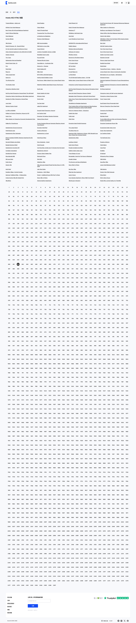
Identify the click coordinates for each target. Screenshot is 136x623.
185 (109, 214)
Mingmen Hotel (41, 96)
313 (77, 237)
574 (36, 282)
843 (32, 327)
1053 (127, 359)
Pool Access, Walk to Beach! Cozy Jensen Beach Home (51, 80)
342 (86, 241)
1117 (50, 372)
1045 (90, 359)
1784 (13, 486)
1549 (50, 445)
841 (23, 327)
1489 (22, 436)
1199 (54, 386)
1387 (50, 418)
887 (109, 332)
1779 (113, 481)
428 (109, 255)
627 (32, 291)
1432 (9, 427)
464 (27, 264)
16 (77, 187)
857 (95, 327)
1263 (99, 395)
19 (90, 187)
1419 (72, 422)
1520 (41, 440)
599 (27, 287)
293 (109, 232)
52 (118, 192)
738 (45, 309)
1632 (59, 458)
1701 (127, 467)
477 (86, 264)
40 (63, 192)
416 (54, 255)
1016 (81, 354)
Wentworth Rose (41, 156)
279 (45, 232)
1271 (14, 400)
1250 (41, 395)
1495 (50, 436)
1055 (13, 363)
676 (9, 300)
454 (104, 259)
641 (95, 291)
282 (59, 232)
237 (100, 223)
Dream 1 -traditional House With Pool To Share (48, 175)
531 (86, 273)
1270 (9, 400)
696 (100, 300)
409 (23, 255)
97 (77, 201)
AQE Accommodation (42, 43)
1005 (31, 354)
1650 (18, 463)
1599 (31, 454)
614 (95, 287)
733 (23, 309)
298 (9, 237)
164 (14, 214)
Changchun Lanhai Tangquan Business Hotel (80, 84)
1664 (81, 463)
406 (9, 255)
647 (122, 291)
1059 (31, 363)
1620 (127, 454)
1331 (41, 409)
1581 (72, 449)
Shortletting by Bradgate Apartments (78, 103)
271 (9, 232)
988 (77, 350)
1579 (63, 449)
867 (18, 332)
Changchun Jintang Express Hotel (108, 96)
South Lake (40, 89)
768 (59, 314)
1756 (9, 481)
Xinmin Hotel (40, 99)
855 (86, 327)
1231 (77, 391)
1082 (13, 368)
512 (122, 269)
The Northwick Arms (105, 137)
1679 (27, 467)
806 (109, 318)
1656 (45, 463)
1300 (22, 404)
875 (54, 332)
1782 (127, 481)
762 (32, 314)
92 (54, 201)
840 (18, 327)
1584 (86, 449)
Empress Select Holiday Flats (44, 153)
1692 (86, 467)
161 (122, 210)
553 (63, 278)
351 (127, 241)
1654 (36, 463)
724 (104, 305)
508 (104, 269)
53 (122, 192)
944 (122, 341)
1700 (122, 467)
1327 (22, 409)
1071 (86, 363)
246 (18, 228)
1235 (95, 391)
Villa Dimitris (103, 159)
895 (23, 336)
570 (18, 282)
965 (95, 345)
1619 (122, 454)
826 (77, 323)
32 (27, 192)
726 (113, 305)
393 (72, 250)
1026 (127, 354)
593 (122, 282)
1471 (63, 431)
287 (82, 232)
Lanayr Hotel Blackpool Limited (107, 165)
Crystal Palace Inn (73, 72)
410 (27, 255)
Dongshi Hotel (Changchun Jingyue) (46, 110)
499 (63, 269)
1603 (50, 454)
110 (13, 205)
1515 (18, 440)
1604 (54, 454)
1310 (68, 404)
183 (100, 214)
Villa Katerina (103, 169)
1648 (9, 463)
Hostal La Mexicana (42, 130)
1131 (113, 372)
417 (59, 255)
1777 (104, 481)
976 (23, 350)
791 (41, 318)
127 (91, 205)
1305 (45, 404)
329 (27, 241)
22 (104, 187)
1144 (50, 377)
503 (82, 269)
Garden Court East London (106, 54)
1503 (86, 436)
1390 (63, 418)
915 (113, 336)
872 (41, 332)
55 (9, 196)
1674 (127, 463)
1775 (95, 481)
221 (27, 223)
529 (77, 273)
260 (82, 228)
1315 (91, 404)
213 (113, 219)
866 (14, 332)
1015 (77, 354)
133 (118, 205)
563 (109, 278)
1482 (113, 431)
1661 (68, 463)
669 (100, 296)
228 (59, 223)
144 (45, 210)
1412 (41, 422)
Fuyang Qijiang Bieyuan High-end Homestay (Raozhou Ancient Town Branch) (113, 119)
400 (104, 250)
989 (82, 350)
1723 (104, 472)
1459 (9, 431)
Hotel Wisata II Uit (73, 23)
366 (72, 246)
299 (14, 237)
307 (50, 237)
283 (63, 232)
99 (86, 201)
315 (86, 237)
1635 (72, 458)
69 (72, 196)
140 (27, 210)
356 (27, 246)
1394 (81, 418)
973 (9, 350)
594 (127, 282)
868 (23, 332)
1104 (113, 368)
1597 (22, 454)
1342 (90, 409)
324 (127, 237)
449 (82, 259)
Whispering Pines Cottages (107, 156)
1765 (50, 481)
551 (54, 278)
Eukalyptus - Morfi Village (43, 172)
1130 (109, 372)
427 (104, 255)
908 (82, 336)
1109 (13, 372)
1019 (95, 354)
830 (95, 323)
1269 (127, 395)
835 (118, 323)
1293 (113, 400)
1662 (72, 463)
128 (95, 205)
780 (113, 314)
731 (14, 309)
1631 (54, 458)
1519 (36, 440)
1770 (72, 481)
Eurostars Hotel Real (42, 127)
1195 (36, 386)
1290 (99, 400)
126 (86, 205)
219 (18, 223)
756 (127, 309)
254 (54, 228)
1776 (100, 481)
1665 (86, 463)
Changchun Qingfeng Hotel (12, 89)
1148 (68, 377)
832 (104, 323)
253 (50, 228)
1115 (41, 372)
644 (109, 291)
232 (77, 223)
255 (59, 228)
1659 (59, 463)
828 (86, 323)
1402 (118, 418)
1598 (27, 454)
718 (77, 305)
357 (32, 246)
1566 (127, 445)
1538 (122, 440)
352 (9, 246)
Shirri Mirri (39, 159)
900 (45, 336)
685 (50, 300)
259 (77, 228)
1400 (109, 418)
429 (113, 255)
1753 (118, 476)
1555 (77, 445)
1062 (45, 363)
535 (104, 273)
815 (27, 323)
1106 (122, 368)
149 (68, 210)
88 (36, 201)
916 (118, 336)
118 (50, 205)
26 (122, 187)
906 (72, 336)
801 (86, 318)
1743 (72, 476)
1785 (18, 486)
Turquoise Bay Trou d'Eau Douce (45, 33)
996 (113, 350)
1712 (54, 472)
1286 (81, 400)
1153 (91, 377)
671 (109, 296)
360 (45, 246)
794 (54, 318)
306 (45, 237)
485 (122, 264)
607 (63, 287)
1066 (63, 363)
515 (14, 273)
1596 (18, 454)
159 (113, 210)
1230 (72, 391)
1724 (109, 472)
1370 (95, 413)
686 (54, 300)
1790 (41, 486)
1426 (104, 422)
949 (23, 345)
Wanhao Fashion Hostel (11, 106)
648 (127, 291)
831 (100, 323)
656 (41, 296)
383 (27, 250)
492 (32, 269)
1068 (72, 363)
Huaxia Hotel (103, 113)
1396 (90, 418)
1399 (104, 418)
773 (82, 314)
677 (14, 300)
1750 (104, 476)
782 (122, 314)
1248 (31, 395)
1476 (86, 431)
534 (100, 273)
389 (54, 250)
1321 (118, 404)
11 (54, 187)
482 (109, 264)
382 (23, 250)
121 (63, 205)
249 (32, 228)
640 (91, 291)
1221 (32, 391)
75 (99, 196)
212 (109, 219)
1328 (27, 409)
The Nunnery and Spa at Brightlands (77, 162)
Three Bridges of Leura (74, 153)
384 (32, 250)
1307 (54, 404)
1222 (36, 391)
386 (41, 250)
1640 (95, 458)
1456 (118, 427)
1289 (95, 400)
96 (72, 201)
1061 (41, 363)
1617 (113, 454)
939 (100, 341)
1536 (113, 440)
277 (36, 232)
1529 (81, 440)
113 (27, 205)
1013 (68, 354)
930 (59, 341)
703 (9, 305)
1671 (113, 463)
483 (113, 264)
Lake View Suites (41, 169)
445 (63, 259)
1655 (41, 463)
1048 (104, 359)
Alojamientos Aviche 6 (42, 150)
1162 (9, 382)
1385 (41, 418)
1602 (45, 454)
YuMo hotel (71, 116)
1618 (118, 454)
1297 (9, 404)
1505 (95, 436)
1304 (41, 404)
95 (68, 201)
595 (9, 287)
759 (18, 314)
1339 (77, 409)
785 (14, 318)
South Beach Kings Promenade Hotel (109, 103)
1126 (91, 372)
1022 (109, 354)
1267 (118, 395)
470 (54, 264)
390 (59, 250)
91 (49, 201)
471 (59, 264)
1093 (63, 368)
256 (63, 228)
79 (118, 196)
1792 (50, 486)
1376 (122, 413)
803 (95, 318)
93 (59, 201)
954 (45, 345)
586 (91, 282)
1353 (18, 413)
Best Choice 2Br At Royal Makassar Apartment (17, 30)
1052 (122, 359)
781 (118, 314)
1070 (81, 363)
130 (104, 205)
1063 (50, 363)
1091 (54, 368)
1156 (104, 377)
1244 (13, 395)
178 (77, 214)
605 (54, 287)
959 (68, 345)
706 (23, 305)
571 (23, 282)
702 (127, 300)
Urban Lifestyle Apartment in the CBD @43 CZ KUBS (19, 52)
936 (86, 341)
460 (9, 264)
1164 (18, 382)
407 (14, 255)
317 (95, 237)
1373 (109, 413)
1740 (59, 476)
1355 (27, 413)
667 (91, 296)
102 (100, 201)
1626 (31, 458)
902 (54, 336)
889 (118, 332)
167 (27, 214)
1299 (18, 404)
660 (59, 296)
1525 (63, 440)
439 (36, 259)
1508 (109, 436)
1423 (90, 422)
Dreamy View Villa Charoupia (107, 172)
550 (50, 278)
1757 (13, 481)
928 (50, 341)
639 (86, 291)
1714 (63, 472)
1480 (104, 431)
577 (50, 282)
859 (104, 327)
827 (82, 323)
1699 (118, 467)
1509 (113, 436)
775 (91, 314)
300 (18, 237)
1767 (59, 481)
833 (109, 323)
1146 (59, 377)
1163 (13, 382)
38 (54, 192)
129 (100, 205)
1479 (100, 431)
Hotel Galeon (103, 145)
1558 (90, 445)
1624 (22, 458)
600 (32, 287)
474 (73, 264)
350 (122, 241)
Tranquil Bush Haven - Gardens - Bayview (110, 69)
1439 (41, 427)
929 (54, 341)
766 (50, 314)
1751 (109, 476)
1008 (45, 354)
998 (122, 350)
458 (122, 259)
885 (100, 332)
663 (72, 296)
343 (91, 241)
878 (68, 332)
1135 (9, 377)
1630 (50, 458)
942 (113, 341)
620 (122, 287)
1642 (104, 458)
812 (14, 323)
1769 (68, 481)
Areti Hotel (8, 169)
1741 (63, 476)
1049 (109, 359)
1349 (122, 409)
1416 (59, 422)
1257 (72, 395)
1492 (36, 436)
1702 (9, 472)
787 (23, 318)
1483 (118, 431)
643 (104, 291)
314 (82, 237)
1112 (27, 372)
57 (18, 196)
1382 (27, 418)
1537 (118, 440)
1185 (113, 382)
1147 (63, 377)
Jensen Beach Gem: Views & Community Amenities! (113, 72)
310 (63, 237)
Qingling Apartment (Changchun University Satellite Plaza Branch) (114, 85)
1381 (23, 418)
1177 (77, 382)
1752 (113, 476)
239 (109, 223)
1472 (68, 431)
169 (36, 214)
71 (81, 196)
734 (27, 309)
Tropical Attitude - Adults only (13, 23)
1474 (77, 431)
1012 (63, 354)
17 (81, 187)
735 (32, 309)
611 (81, 287)
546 (32, 278)
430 (118, 255)
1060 (36, 363)
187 (118, 214)
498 (59, 269)
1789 (36, 486)
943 (118, 341)
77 (108, 196)
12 (59, 187)
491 (27, 269)
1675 (9, 467)
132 (113, 205)
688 (63, 300)
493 (36, 269)
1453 (104, 427)
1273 (22, 400)
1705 (22, 472)
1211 (109, 386)
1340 (81, 409)
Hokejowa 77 (72, 30)
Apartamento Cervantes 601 (12, 147)
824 (68, 323)
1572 (32, 449)
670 (104, 296)
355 (23, 246)
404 (122, 250)
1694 (95, 467)
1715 (68, 472)
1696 (104, 467)
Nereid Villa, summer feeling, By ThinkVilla (110, 180)
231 (72, 223)
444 (59, 259)
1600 (36, 454)
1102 (104, 368)
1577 (54, 449)
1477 (90, 431)
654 (32, 296)
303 (32, 237)
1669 (104, 463)
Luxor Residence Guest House (76, 39)
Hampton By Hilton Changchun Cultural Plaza (17, 99)
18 (86, 187)
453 (100, 259)
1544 (27, 445)
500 (68, 269)
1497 (59, 436)
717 (72, 305)
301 (23, 237)
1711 (50, 472)
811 (9, 323)
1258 (77, 395)
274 (23, 232)
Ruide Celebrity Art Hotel (43, 93)
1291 (104, 400)
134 (122, 205)
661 (63, 296)
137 (14, 210)
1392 (72, 418)
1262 (95, 395)
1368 (86, 413)
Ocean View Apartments (106, 130)
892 (9, 336)
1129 (104, 372)
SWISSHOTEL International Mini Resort (78, 43)
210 (100, 219)
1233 (86, 391)
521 (41, 273)
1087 (36, 368)
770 (68, 314)
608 (68, 287)
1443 (59, 427)
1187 (122, 382)
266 (109, 228)
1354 (22, 413)
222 (32, 223)
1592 (122, 449)
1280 (54, 400)
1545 (31, 445)
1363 (63, 413)
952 (36, 345)
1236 (99, 391)
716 (68, 305)
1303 (36, 404)
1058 (27, 363)
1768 (63, 481)
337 (63, 241)
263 (95, 228)
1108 (9, 372)
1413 (45, 422)
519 (32, 273)
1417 (63, 422)
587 (95, 282)
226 (50, 223)
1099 (90, 368)
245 (14, 228)
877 (63, 332)
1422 (86, 422)
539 (122, 273)
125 (82, 205)
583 (77, 282)
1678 (22, 467)
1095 (72, 368)
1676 (13, 467)
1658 (54, 463)
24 (113, 187)
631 (50, 291)
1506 (99, 436)
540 (127, 273)
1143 (45, 377)
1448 (81, 427)
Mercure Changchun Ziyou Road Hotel (109, 106)
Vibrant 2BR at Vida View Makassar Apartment (111, 33)
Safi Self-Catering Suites (106, 46)
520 (36, 273)
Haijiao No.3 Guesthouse (12, 123)
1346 (109, 409)
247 (23, 228)
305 (41, 237)
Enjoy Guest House (73, 60)
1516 (23, 440)
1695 (99, 467)
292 (104, 232)
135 (127, 205)
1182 (100, 382)
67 (63, 196)
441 (45, 259)
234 (86, 223)
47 (95, 192)
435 (18, 259)
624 (18, 291)
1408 (22, 422)
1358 (41, 413)
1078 (118, 363)
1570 (22, 449)
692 (82, 300)
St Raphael (102, 153)
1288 (90, 400)
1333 (50, 409)
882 (86, 332)
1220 (27, 391)
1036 (50, 359)
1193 (27, 386)
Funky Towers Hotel (105, 99)
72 (86, 196)
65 (54, 196)
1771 (77, 481)
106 (118, 201)
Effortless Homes (73, 54)
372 (100, 246)
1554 (72, 445)
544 (23, 278)
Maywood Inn (72, 69)
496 (50, 269)
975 (18, 350)
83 (13, 201)
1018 (91, 354)
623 (14, 291)
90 (45, 201)
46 (90, 192)
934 (77, 341)
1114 (36, 372)
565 (118, 278)
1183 (104, 382)
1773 (86, 481)
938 (95, 341)
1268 (122, 395)
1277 (41, 400)
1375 (118, 413)
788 (27, 318)
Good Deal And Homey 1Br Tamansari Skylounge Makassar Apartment (114, 24)
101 (95, 201)
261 (86, 228)
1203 (72, 386)
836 (122, 323)
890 (122, 332)
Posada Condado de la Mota (76, 147)
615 (100, 287)
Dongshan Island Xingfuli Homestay (77, 123)
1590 (113, 449)
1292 (109, 400)
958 (63, 345)
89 (41, 201)
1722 (100, 472)
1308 (59, 404)
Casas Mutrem (40, 49)
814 (23, 323)
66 (59, 196)
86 (27, 201)
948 (18, 345)
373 (104, 246)
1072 (90, 363)
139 (23, 210)
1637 (81, 458)
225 (45, 223)
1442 (54, 427)
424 (91, 255)
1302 (31, 404)
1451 (95, 427)
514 (9, 273)
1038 (59, 359)
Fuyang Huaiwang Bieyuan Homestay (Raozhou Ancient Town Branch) (51, 124)
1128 (100, 372)
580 (63, 282)
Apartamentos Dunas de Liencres (14, 127)
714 (59, 305)
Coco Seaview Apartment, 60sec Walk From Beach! (81, 178)
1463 (27, 431)
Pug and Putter (40, 57)
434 (14, 259)
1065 (59, 363)
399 (100, 250)
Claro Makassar (9, 36)
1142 (41, 377)
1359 (45, 413)
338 (68, 241)
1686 (59, 467)
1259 (81, 395)
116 (41, 205)
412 (36, 255)
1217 (14, 391)
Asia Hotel (71, 36)
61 (36, 196)
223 (36, 223)
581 (68, 282)
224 (41, 223)
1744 (77, 476)
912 (100, 336)
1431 (127, 422)
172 (50, 214)
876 (59, 332)
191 (13, 219)
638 (82, 291)
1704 (18, 472)
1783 (9, 486)
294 (113, 232)
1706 (27, 472)
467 (41, 264)
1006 (36, 354)
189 (127, 214)
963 (86, 345)
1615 (104, 454)
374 (109, 246)
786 (18, 318)
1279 (50, 400)
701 (122, 300)
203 (68, 219)
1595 (13, 454)
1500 (72, 436)
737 (41, 309)
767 (54, 314)
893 (14, 336)
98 (81, 201)
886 (104, 332)
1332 (45, 409)
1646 (122, 458)
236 (95, 223)
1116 (45, 372)
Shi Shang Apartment (105, 89)
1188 (127, 382)
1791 (45, 486)
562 (104, 278)
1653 (31, 463)
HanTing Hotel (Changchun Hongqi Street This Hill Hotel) (20, 93)
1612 (91, 454)
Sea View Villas (72, 169)
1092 (59, 368)
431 (122, 255)
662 (68, 296)
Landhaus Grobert (73, 142)
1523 (54, 440)
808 (118, 318)
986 (68, 350)
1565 (122, 445)
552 (59, 278)
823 (63, 323)
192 (18, 219)
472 (63, 264)
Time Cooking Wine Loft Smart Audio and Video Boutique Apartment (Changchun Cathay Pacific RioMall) (83, 107)
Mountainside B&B (10, 156)
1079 (122, 363)
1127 (95, 372)
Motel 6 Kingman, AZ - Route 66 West (15, 46)
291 (100, 232)
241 (118, 223)
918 (127, 336)
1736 (41, 476)
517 (23, 273)
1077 (113, 363)
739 (50, 309)
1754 (122, 476)
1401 (113, 418)
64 (50, 196)
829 (91, 323)
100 (91, 201)
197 (41, 219)
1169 (41, 382)
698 (109, 300)
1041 (72, 359)
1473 (72, 431)
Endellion (102, 150)
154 (91, 210)
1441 (50, 427)
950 (27, 345)
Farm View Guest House (106, 49)
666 (86, 296)
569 (14, 282)
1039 (63, 359)
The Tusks (8, 57)
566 (122, 278)
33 (31, 192)
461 (14, 264)
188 (122, 214)
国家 (7, 12)
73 (90, 196)
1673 (122, 463)
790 (36, 318)
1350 (127, 409)
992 (95, 350)
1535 (109, 440)
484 (118, 264)
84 (18, 201)
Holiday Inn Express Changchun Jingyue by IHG (17, 113)
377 (122, 246)
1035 (45, 359)
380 (14, 250)
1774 (91, 481)
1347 (113, 409)
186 (113, 214)
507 (100, 269)
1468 (50, 431)
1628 (41, 458)
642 (100, 291)
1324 (9, 409)
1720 (90, 472)
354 (18, 246)
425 (95, 255)
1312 (77, 404)
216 (127, 219)
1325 (13, 409)
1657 (50, 463)
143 (41, 210)
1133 (122, 372)
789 (32, 318)
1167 (32, 382)
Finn (7, 66)
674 (122, 296)
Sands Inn (8, 77)
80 (122, 196)
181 (90, 214)
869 (27, 332)
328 (23, 241)
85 (22, 201)
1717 (77, 472)
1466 (41, 431)
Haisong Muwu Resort (42, 119)
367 (77, 246)
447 (73, 259)
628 (36, 291)
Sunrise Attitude (9, 39)
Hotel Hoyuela (40, 145)
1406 (13, 422)
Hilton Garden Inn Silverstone (107, 27)
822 (59, 323)
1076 (109, 363)
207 (86, 219)
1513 (9, 440)
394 (77, 250)
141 (32, 210)
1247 (27, 395)
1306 (50, 404)
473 (68, 264)
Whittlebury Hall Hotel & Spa (75, 33)
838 (9, 327)
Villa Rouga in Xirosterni (74, 180)
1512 (127, 436)
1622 (13, 458)
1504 (90, 436)
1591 (118, 449)
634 (63, 291)
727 (118, 305)
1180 (91, 382)
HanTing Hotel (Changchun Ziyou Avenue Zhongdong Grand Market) (83, 89)
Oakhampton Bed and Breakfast (13, 60)
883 (91, 332)
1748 (95, 476)
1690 (77, 467)
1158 (113, 377)
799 (77, 318)
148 (63, 210)
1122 (72, 372)
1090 (50, 368)
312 (72, 237)
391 (63, 250)
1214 (122, 386)
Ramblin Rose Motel (105, 63)
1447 (77, 427)
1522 (50, 440)
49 (104, 192)
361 (50, 246)
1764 (45, 481)
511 (118, 269)
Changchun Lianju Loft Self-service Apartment (111, 93)
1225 (50, 391)
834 (113, 323)
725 (109, 305)
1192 (23, 386)
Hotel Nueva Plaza (41, 137)
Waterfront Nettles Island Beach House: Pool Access (50, 84)
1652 (27, 463)
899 (41, 336)
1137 (18, 377)
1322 (122, 404)
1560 (99, 445)
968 (109, 345)
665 (82, 296)
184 (104, 214)
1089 (45, 368)
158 (109, 210)
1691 (81, 467)
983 (54, 350)
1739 (54, 476)
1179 (86, 382)
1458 (127, 427)
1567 (9, 449)
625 (23, 291)
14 (68, 187)
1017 (86, 354)
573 (32, 282)
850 (63, 327)
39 (59, 192)
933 (72, 341)
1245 (18, 395)
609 (72, 287)
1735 (36, 476)
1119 (59, 372)
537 (113, 273)
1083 (18, 368)
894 (18, 336)
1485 (127, 431)
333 (45, 241)
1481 (109, 431)
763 (36, 314)
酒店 (18, 12)
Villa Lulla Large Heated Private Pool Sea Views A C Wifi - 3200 (51, 165)
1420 (77, 422)
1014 (72, 354)
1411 (36, 422)
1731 (18, 476)
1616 (109, 454)
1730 (13, 476)
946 (9, 345)
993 (100, 350)
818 (41, 323)
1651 (23, 463)
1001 (13, 354)
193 (23, 219)
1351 (9, 413)
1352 (13, 413)
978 (32, 350)
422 (82, 255)
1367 (81, 413)
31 (22, 192)
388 (50, 250)
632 (54, 291)
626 (27, 291)
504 (86, 269)
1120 (63, 372)
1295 (122, 400)
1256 (68, 395)
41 (68, 192)
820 (50, 323)
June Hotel (8, 103)
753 (113, 309)
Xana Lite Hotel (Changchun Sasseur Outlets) (80, 93)
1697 (109, 467)
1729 (9, 476)
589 (104, 282)
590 (109, 282)
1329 (31, 409)
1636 (77, 458)
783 (127, 314)
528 (72, 273)
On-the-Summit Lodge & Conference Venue (16, 49)
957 (59, 345)
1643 (109, 458)
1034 (41, 359)
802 (91, 318)
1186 (118, 382)
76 (104, 196)
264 (100, 228)
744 (73, 309)
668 (95, 296)
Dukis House (9, 162)
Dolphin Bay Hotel (73, 113)
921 (18, 341)
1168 (36, 382)
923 (27, 341)
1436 (27, 427)
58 (22, 196)
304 (36, 237)
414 (45, 255)
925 (36, 341)
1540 (9, 445)
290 (95, 232)
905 (68, 336)
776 (95, 314)
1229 (68, 391)
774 (86, 314)
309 (59, 237)
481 (104, 264)
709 (36, 305)
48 (99, 192)
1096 (77, 368)
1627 (36, 458)
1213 (118, 386)
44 (81, 192)
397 (91, 250)
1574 (41, 449)
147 (59, 210)
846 (45, 327)
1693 (90, 467)
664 (77, 296)
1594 (9, 454)
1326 (18, 409)
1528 (77, 440)
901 (50, 336)
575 (41, 282)
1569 (18, 449)
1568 (13, 449)
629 (41, 291)
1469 (54, 431)
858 (100, 327)
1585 (90, 449)
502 (77, 269)
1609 (77, 454)
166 (23, 214)
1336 (63, 409)
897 (32, 336)
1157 (109, 377)
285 (72, 232)
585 (86, 282)
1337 (68, 409)
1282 (63, 400)
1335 (59, 409)
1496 (54, 436)
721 (91, 305)
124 (77, 205)
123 (72, 205)
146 (54, 210)
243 (127, 223)
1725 (113, 472)
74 (95, 196)
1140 (32, 377)
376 (118, 246)
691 (77, 300)
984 (59, 350)
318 (100, 237)
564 (113, 278)
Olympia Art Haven (104, 77)
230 (68, 223)
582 (72, 282)
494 (41, 269)
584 (82, 282)
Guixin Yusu (8, 116)
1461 (18, 431)
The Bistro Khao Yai (73, 130)
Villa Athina (8, 180)
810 (127, 318)
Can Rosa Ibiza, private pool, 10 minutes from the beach (51, 147)
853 (77, 327)
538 (118, 273)
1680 (31, 467)
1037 (54, 359)
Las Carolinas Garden (105, 133)
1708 (36, 472)
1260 (86, 395)
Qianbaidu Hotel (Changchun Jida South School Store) (82, 96)
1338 (72, 409)
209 (95, 219)
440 (41, 259)
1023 (113, 354)
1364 (68, 413)
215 (122, 219)
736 (36, 309)
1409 (27, 422)
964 (91, 345)
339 (72, 241)
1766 (54, 481)
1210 (104, 386)
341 (82, 241)
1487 (13, 436)
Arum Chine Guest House (106, 52)
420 (72, 255)
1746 (86, 476)
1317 (100, 404)
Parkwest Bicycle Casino (43, 60)
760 (23, 314)
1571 (27, 449)
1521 (45, 440)
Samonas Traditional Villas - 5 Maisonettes (16, 175)
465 (32, 264)
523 (50, 273)
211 (104, 219)
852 (72, 327)
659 (54, 296)
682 (36, 300)
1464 (31, 431)
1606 (63, 454)
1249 (36, 395)
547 (36, 278)
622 (9, 291)
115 (36, 205)
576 (45, 282)
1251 (45, 395)
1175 (68, 382)
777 (100, 314)
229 (63, 223)
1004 (27, 354)
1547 (41, 445)
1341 (86, 409)
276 (32, 232)
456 (113, 259)
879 (73, 332)
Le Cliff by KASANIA (10, 110)
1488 (18, 436)
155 (95, 210)
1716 (72, 472)
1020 (99, 354)
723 (100, 305)
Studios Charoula (10, 54)
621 (127, 287)
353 (14, 246)
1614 (100, 454)
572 (27, 282)
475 (77, 264)
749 (95, 309)
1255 (63, 395)
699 (113, 300)
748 (91, 309)
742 (63, 309)
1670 (109, 463)
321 (113, 237)
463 (23, 264)
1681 (36, 467)
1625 (27, 458)
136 (9, 210)
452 (95, 259)
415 (50, 255)
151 (77, 210)
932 (68, 341)
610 (77, 287)
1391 (68, 418)
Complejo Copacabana (11, 150)
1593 (127, 449)
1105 (118, 368)
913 (104, 336)
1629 (45, 458)
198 (45, 219)
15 (72, 187)
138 (18, 210)
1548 (45, 445)
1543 (22, 445)
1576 (50, 449)
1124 (81, 372)
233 (82, 223)
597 (18, 287)
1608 (72, 454)
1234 (90, 391)
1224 (45, 391)
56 (13, 196)
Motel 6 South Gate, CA (11, 63)
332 (41, 241)
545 (27, 278)
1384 (36, 418)
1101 (100, 368)
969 (113, 345)
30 (18, 192)
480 (100, 264)
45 (86, 192)
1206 (86, 386)
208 (91, 219)
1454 (109, 427)
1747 (91, 476)
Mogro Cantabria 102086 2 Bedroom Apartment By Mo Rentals (19, 138)
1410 (32, 422)
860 (109, 327)
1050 (113, 359)
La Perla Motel (72, 74)
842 (27, 327)
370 (91, 246)
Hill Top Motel (72, 66)
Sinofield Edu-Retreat (11, 153)
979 (36, 350)
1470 (59, 431)
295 (118, 232)
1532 (95, 440)
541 (9, 278)
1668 (99, 463)
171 (45, 214)
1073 (95, 363)
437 (27, 259)
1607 (68, 454)
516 (18, 273)
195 (32, 219)
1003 (22, 354)
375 (113, 246)
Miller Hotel (40, 72)
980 (41, 350)
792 (45, 318)
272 (14, 232)
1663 (77, 463)
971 (122, 345)
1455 (113, 427)
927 (45, 341)
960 (72, 345)
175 (63, 214)
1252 (50, 395)
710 (41, 305)
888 (113, 332)
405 (127, 250)
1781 (122, 481)
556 (77, 278)
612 (86, 287)
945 (127, 341)
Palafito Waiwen (72, 46)
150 (72, 210)
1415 (54, 422)
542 (14, 278)
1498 (63, 436)
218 (14, 223)
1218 (18, 391)
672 (113, 296)
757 (9, 314)
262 (91, 228)
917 (122, 336)
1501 (77, 436)
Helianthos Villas (41, 162)
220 (23, 223)
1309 (63, 404)
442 (50, 259)
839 (14, 327)
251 (41, 228)
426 (100, 255)
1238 (109, 391)
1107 (127, 368)
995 (109, 350)
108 (127, 201)
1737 (45, 476)
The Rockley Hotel (10, 84)
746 (82, 309)
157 (104, 210)
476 (82, 264)
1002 (18, 354)
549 (45, 278)
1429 (118, 422)
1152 (86, 377)
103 (104, 201)
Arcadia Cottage (73, 159)
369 (86, 246)
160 (118, 210)
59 (27, 196)
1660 (63, 463)
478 (91, 264)
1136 (13, 377)
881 (82, 332)
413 (41, 255)
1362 (59, 413)
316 (91, 237)
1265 (109, 395)
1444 (63, 427)
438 (32, 259)
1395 (86, 418)
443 (54, 259)
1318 (104, 404)
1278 (45, 400)
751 (104, 309)
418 (63, 255)
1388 (54, 418)
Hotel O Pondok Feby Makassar (76, 27)
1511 (122, 436)
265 (104, 228)
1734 (32, 476)
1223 (41, 391)
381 (18, 250)
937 (91, 341)
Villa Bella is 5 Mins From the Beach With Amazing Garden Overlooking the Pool (114, 39)
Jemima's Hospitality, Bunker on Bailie (46, 52)
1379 (13, 418)
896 (27, 336)
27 (127, 187)
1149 (72, 377)
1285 (77, 400)
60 (31, 196)
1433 (13, 427)
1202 (68, 386)
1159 (118, 377)
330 (32, 241)
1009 (50, 354)
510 (113, 269)
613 (91, 287)
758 (14, 314)
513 (127, 269)
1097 (81, 368)
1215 (127, 386)
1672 (118, 463)
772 (77, 314)
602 (41, 287)
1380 (18, 418)
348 (113, 241)
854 (82, 327)
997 (118, 350)
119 (54, 205)
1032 (31, 359)
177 (72, 214)
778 (104, 314)
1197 (45, 386)
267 (113, 228)
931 (63, 341)
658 (50, 296)
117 (45, 205)
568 (9, 282)
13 (63, 187)
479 (95, 264)
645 (113, 291)
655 (36, 296)
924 (32, 341)
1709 (41, 472)
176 (68, 214)
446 (68, 259)
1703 (13, 472)
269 (122, 228)
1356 (31, 413)
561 (100, 278)
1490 (27, 436)
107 (122, 201)
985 (63, 350)
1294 (118, 400)
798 (73, 318)
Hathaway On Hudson (74, 52)
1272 (18, 400)
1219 (23, 391)
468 (45, 264)
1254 (59, 395)
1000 (9, 354)
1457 (122, 427)
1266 (113, 395)
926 (41, 341)
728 (122, 305)
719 (82, 305)
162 (127, 210)
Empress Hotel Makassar (43, 39)
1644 (113, 458)
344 (95, 241)
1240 (118, 391)
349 (118, 241)
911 (95, 336)
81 (127, 196)
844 (36, 327)
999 (127, 350)
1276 (36, 400)
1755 (127, 476)
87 (31, 201)
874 (50, 332)
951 (32, 345)
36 (45, 192)
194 (27, 219)
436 (23, 259)
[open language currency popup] (121, 2)
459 (127, 259)
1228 (63, 391)
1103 (109, 368)
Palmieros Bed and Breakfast (76, 49)
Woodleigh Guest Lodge (43, 54)
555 (72, 278)
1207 (90, 386)
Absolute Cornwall (104, 57)
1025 (122, 354)
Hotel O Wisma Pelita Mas (12, 33)
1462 (22, 431)
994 (104, 350)
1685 (54, 467)
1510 (118, 436)
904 (63, 336)
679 (23, 300)
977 (27, 350)
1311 (73, 404)
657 (45, 296)
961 (77, 345)
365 (68, 246)
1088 (41, 368)
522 (45, 273)
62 (41, 196)
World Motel (103, 66)
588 (100, 282)
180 (86, 214)
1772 (81, 481)
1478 (95, 431)
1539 (127, 440)
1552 (63, 445)
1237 (104, 391)
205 (77, 219)
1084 (22, 368)
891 (127, 332)
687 (59, 300)
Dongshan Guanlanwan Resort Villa (108, 123)
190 (9, 219)
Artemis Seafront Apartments (44, 180)
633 (59, 291)
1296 (127, 400)
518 (27, 273)
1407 (18, 422)
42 (72, 192)
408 (18, 255)
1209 (99, 386)
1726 (118, 472)
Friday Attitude (40, 27)
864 (127, 327)
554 (68, 278)
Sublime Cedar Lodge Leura (75, 150)
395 (82, 250)
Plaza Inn (8, 72)
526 (63, 273)
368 (82, 246)
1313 (81, 404)
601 (36, 287)
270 (127, 228)
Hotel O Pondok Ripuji (42, 30)
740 (54, 309)
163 (9, 214)
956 (54, 345)
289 (91, 232)
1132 (118, 372)
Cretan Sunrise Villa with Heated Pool (15, 178)
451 (91, 259)
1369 (90, 413)
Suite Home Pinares (73, 145)
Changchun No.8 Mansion (106, 110)
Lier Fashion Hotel (41, 113)
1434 (18, 427)
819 (45, 323)
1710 (45, 472)
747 (86, 309)
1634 (68, 458)
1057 (22, 363)
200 (54, 219)
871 (36, 332)
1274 (27, 400)
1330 (36, 409)
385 (36, 250)
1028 (13, 359)
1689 (72, 467)
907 (77, 336)
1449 (86, 427)
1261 (91, 395)
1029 (18, 359)
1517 (27, 440)
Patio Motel (8, 69)
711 (45, 305)
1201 (63, 386)
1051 (118, 359)
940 (104, 341)
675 (127, 296)
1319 (109, 404)
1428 (113, 422)
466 (36, 264)
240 (113, 223)
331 (36, 241)
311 (68, 237)
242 (122, 223)
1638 (86, 458)
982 (50, 350)
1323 (127, 404)
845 (41, 327)
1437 (32, 427)
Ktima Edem (103, 175)
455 (109, 259)
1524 (59, 440)
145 (50, 210)
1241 (122, 391)
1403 (122, 418)
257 (68, 228)
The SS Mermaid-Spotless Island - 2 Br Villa (79, 77)
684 (45, 300)
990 (86, 350)
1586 (95, 449)
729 (127, 305)
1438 (36, 427)
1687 (63, 467)
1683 (45, 467)
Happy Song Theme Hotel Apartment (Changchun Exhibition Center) (83, 99)
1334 (54, 409)
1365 (72, 413)
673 (118, 296)
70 (77, 196)
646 (118, 291)
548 (41, 278)
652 (23, 296)
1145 (54, 377)
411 (32, 255)
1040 (68, 359)
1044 (86, 359)
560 (95, 278)
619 (118, 287)
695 (95, 300)
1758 (18, 481)
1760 (27, 481)
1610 (81, 454)
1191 (18, 386)
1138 (23, 377)
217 (9, 223)
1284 (72, 400)
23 (109, 187)
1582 (77, 449)
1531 (91, 440)
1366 (77, 413)
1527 (72, 440)
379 (9, 250)
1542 (18, 445)
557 (82, 278)
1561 (104, 445)
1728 (127, 472)
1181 (95, 382)
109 (9, 205)
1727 (122, 472)
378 (127, 246)
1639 (90, 458)
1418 (68, 422)
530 (82, 273)
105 (113, 201)
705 (18, 305)
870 (32, 332)
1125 (86, 372)
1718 (82, 472)
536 (109, 273)
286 (77, 232)
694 (91, 300)
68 (68, 196)
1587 (100, 449)
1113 (32, 372)
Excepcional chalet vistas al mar (108, 127)
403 (118, 250)
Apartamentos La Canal (43, 133)
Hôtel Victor (71, 119)
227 (54, 223)
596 (14, 287)
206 (82, 219)
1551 (59, 445)
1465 (36, 431)
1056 (18, 363)
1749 (100, 476)
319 (104, 237)
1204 (77, 386)
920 (14, 341)
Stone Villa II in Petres (74, 165)
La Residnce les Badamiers (43, 36)
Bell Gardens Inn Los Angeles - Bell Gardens (111, 74)
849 (59, 327)
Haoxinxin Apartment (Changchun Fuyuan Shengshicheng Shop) (114, 81)
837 (127, 323)
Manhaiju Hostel (104, 116)
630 (45, 291)
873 (45, 332)
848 (54, 327)
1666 (90, 463)
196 (36, 219)
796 (63, 318)
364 (63, 246)
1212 (113, 386)
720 (86, 305)
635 (68, 291)
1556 (81, 445)
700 (118, 300)
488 (14, 269)
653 (27, 296)
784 (9, 318)
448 (77, 259)
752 (109, 309)
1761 (32, 481)
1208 (95, 386)
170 (41, 214)
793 (50, 318)
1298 (13, 404)
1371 (100, 413)
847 (50, 327)
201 (59, 219)
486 (127, 264)
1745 (81, 476)
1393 (77, 418)
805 (104, 318)
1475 (81, 431)
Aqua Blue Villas (104, 162)
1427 (109, 422)
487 (9, 269)
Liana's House (72, 175)
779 (109, 314)
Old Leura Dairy (9, 159)
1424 (95, 422)
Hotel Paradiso (40, 23)
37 (50, 192)
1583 (81, 449)
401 (109, 250)
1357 (36, 413)
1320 (113, 404)
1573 (36, 449)
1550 (54, 445)
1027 (9, 359)
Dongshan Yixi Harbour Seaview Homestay (47, 116)
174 (59, 214)
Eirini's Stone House (105, 178)
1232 (81, 391)
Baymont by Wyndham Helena (76, 57)
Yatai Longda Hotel (10, 74)
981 (45, 350)
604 (50, 287)
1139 (27, 377)
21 (99, 187)
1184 (109, 382)
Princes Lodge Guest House (107, 60)
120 (59, 205)
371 (95, 246)
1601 (41, 454)
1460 (13, 431)
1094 (68, 368)
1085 (27, 368)
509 (109, 269)
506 (95, 269)
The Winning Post (10, 80)
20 (95, 187)
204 (72, 219)
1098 (86, 368)
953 (41, 345)
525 (59, 273)
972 (127, 345)
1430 (122, 422)
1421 (81, 422)
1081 (9, 368)
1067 (68, 363)
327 (18, 241)
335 (54, 241)
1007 (41, 354)
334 (50, 241)
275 (27, 232)
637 (77, 291)
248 (27, 228)
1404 (127, 418)
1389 (59, 418)
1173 (59, 382)
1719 (86, 472)
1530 (86, 440)
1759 (22, 481)
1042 (77, 359)
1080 (127, 363)
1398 (99, 418)
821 (54, 323)
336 (59, 241)
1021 (104, 354)
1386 (45, 418)
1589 (109, 449)
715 (63, 305)
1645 (118, 458)
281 (54, 232)
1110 (18, 372)
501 (72, 269)
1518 (32, 440)
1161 (127, 377)
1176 (72, 382)
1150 (77, 377)
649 (9, 296)
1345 (104, 409)
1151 (82, 377)
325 (9, 241)
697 (104, 300)
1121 (68, 372)
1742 (68, 476)
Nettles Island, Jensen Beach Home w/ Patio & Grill (81, 80)
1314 (86, 404)
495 (45, 269)
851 (68, 327)
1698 (113, 467)
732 (18, 309)
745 (77, 309)
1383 (31, 418)
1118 (54, 372)
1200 (59, 386)
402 (113, 250)
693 (86, 300)
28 (9, 192)
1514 (13, 440)
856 (91, 327)
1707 (32, 472)
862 (118, 327)
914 (109, 336)
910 (91, 336)
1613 (95, 454)
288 (86, 232)
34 (36, 192)
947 (14, 345)
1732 (22, 476)
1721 (95, 472)
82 (9, 201)
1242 (127, 391)
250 (36, 228)
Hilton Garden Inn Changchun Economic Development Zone (20, 119)
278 (41, 232)
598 (23, 287)
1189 (9, 386)
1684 (50, 467)
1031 (27, 359)
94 (63, 201)
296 (122, 232)
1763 (41, 481)
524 (54, 273)
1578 (59, 449)
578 (54, 282)
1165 (23, 382)
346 (104, 241)
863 (122, 327)
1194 (32, 386)
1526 (68, 440)
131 (109, 205)
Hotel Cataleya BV (41, 69)
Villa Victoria (8, 43)
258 (72, 228)
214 (118, 219)
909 (86, 336)
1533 (99, 440)
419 (68, 255)
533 (95, 273)
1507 (104, 436)
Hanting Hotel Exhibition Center (45, 77)
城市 (14, 12)
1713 (59, 472)
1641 (100, 458)
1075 (104, 363)
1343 (95, 409)
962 (82, 345)
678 (18, 300)
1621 (9, 458)
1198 (50, 386)
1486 (9, 436)
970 (118, 345)
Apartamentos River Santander (13, 133)
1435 (22, 427)
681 (32, 300)
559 (91, 278)
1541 (13, 445)
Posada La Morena (104, 142)
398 (95, 250)
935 (82, 341)
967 (104, 345)
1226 (54, 391)
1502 (81, 436)
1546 (36, 445)
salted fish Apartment (42, 106)
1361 (54, 413)
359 (41, 246)
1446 (72, 427)
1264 (104, 395)
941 (109, 341)
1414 (50, 422)
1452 (99, 427)
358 (36, 246)
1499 (68, 436)
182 (95, 214)
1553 (68, 445)
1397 (95, 418)
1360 (50, 413)
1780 (118, 481)
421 (77, 255)
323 (122, 237)
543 (18, 278)
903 (59, 336)
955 (50, 345)
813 (18, 323)
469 (50, 264)
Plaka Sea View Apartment (75, 172)
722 (95, 305)
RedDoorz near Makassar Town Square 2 (110, 30)
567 (127, 278)
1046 (95, 359)
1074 (100, 363)
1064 (54, 363)
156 (100, 210)
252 (45, 228)
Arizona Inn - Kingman (42, 66)
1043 (81, 359)
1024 (118, 354)
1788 (32, 486)
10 (49, 187)
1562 (109, 445)
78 (113, 196)
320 (109, 237)
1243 (9, 395)
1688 (68, 467)
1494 (45, 436)
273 (18, 232)
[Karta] (11, 3)
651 (18, 296)
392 (68, 250)
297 (127, 232)
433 (9, 259)
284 (68, 232)
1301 (27, 404)
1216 (9, 391)
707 (27, 305)
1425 (99, 422)
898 (36, 336)
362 (54, 246)
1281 (59, 400)
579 (59, 282)
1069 (77, 363)
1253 (54, 395)
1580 (68, 449)
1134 (127, 372)
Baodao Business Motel (11, 145)
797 (68, 318)
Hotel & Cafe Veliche (105, 36)
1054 (9, 363)
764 (41, 314)
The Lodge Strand (73, 127)
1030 (22, 359)
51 (113, 192)
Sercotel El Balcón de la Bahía (13, 142)
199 (50, 219)
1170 (45, 382)
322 (118, 237)
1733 (27, 476)
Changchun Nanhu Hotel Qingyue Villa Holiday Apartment (20, 96)
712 (50, 305)
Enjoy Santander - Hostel (43, 142)
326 (14, 241)
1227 (59, 391)
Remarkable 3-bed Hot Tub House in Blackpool (80, 156)
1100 (95, 368)
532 (91, 273)
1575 (45, 449)
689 (68, 300)
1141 (36, 377)
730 (9, 309)
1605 (59, 454)
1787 (27, 486)
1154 (95, 377)
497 (54, 269)
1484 (122, 431)
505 (91, 269)
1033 (36, 359)
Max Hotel (102, 43)
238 (104, 223)
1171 (50, 382)
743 (68, 309)
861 (113, 327)
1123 (77, 372)
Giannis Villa (9, 165)
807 (113, 318)
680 (27, 300)
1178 (82, 382)
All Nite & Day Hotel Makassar (13, 27)
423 (86, 255)
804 (100, 318)
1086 (31, 368)
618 (113, 287)
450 (86, 259)
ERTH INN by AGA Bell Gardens (45, 74)
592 (118, 282)
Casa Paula (103, 147)
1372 (104, 413)
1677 (18, 467)
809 (122, 318)
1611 (86, 454)
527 (68, 273)
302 (27, 237)
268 (118, 228)
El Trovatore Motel (73, 63)
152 (82, 210)
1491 (32, 436)
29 (13, 192)
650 (14, 296)
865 (9, 332)
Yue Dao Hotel (40, 103)
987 (73, 350)
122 (68, 205)
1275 (32, 400)
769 (63, 314)
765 (45, 314)
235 (91, 223)
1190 (13, 386)
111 (18, 205)
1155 (100, 377)
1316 (95, 404)
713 (54, 305)
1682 (41, 467)
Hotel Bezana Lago (10, 130)
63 (45, 196)
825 (72, 323)
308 (54, 237)
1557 (86, 445)
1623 (18, 458)
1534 (104, 440)
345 (100, 241)
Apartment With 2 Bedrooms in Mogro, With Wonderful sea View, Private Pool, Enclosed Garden (83, 134)
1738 (50, 476)
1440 (45, 427)
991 (91, 350)
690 (72, 300)
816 (32, 323)
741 (59, 309)
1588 (104, 449)
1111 (23, 372)
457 (118, 259)
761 (27, 314)
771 (72, 314)
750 (100, 309)
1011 (59, 354)
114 (32, 205)
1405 (9, 422)
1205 (81, 386)
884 (95, 332)
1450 (90, 427)
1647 (127, 458)
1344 (99, 409)
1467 (45, 431)
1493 (41, 436)
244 (9, 228)
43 (77, 192)
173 (54, 214)
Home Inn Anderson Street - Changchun (79, 110)
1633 (63, 458)
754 (118, 309)
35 (41, 192)
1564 (118, 445)
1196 (41, 386)
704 (14, 305)
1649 (13, 463)
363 (59, 246)
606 (59, 287)
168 (32, 214)
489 (18, 269)
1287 (86, 400)
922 (23, 341)
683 (41, 300)
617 (109, 287)
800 (82, 318)
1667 (95, 463)
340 (77, 241)
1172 (54, 382)
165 (18, 214)
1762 (36, 481)
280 (50, 232)
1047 (100, 359)
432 (127, 255)
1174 (63, 382)
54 (127, 192)
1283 (68, 400)
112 (22, 205)
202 (63, 219)
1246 (22, 395)
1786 (22, 486)
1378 (9, 418)
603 (45, 287)
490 (23, 269)
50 (109, 192)
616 (104, 287)
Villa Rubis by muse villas (43, 46)
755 (122, 309)
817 (36, 323)
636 (72, 291)
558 (86, 278)
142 (36, 210)
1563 (113, 445)
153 (86, 210)
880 (77, 332)
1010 (54, 354)
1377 (127, 413)
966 (100, 345)
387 (45, 250)
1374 (113, 413)
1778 (109, 481)
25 (118, 187)
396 (86, 250)
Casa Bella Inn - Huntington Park (45, 63)
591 (113, 282)
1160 (122, 377)
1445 (68, 427)
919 (9, 341)
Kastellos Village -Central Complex (14, 172)
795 (59, 318)
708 (32, 305)
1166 (27, 382)
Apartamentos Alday (74, 137)
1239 (113, 391)
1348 (118, 409)
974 (14, 350)
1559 (95, 445)
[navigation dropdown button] (127, 2)
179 (82, 214)
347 (109, 241)
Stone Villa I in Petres (42, 178)
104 (109, 201)
